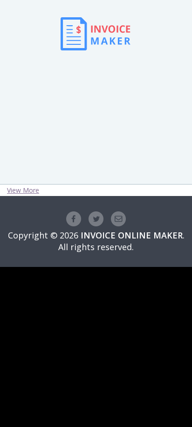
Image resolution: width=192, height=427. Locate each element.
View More (23, 190)
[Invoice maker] (95, 63)
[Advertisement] (96, 103)
